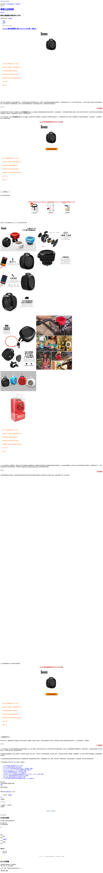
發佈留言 (2, 806)
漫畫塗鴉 (10, 795)
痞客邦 (7, 791)
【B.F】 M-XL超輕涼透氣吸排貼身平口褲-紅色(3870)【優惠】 (16, 775)
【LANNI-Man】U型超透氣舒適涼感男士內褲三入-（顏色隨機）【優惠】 (18, 768)
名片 (4, 23)
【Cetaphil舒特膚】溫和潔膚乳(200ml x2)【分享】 (13, 765)
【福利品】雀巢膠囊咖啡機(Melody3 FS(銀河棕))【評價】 (15, 771)
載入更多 (2, 799)
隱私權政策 (58, 856)
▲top (1, 797)
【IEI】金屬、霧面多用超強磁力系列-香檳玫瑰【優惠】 (14, 777)
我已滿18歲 (3, 870)
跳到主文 (2, 12)
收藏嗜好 (10, 18)
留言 (10, 791)
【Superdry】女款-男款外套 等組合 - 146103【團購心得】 (15, 772)
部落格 (4, 22)
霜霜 (1, 784)
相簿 (4, 20)
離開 (7, 870)
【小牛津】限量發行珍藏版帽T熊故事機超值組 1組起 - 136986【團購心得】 (19, 778)
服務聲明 (62, 856)
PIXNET (42, 856)
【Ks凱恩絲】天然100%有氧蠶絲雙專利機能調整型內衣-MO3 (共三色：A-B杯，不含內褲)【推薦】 (23, 774)
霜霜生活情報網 (7, 9)
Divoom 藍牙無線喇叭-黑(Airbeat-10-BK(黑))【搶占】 (20, 28)
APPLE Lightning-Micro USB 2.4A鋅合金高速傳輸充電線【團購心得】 (17, 769)
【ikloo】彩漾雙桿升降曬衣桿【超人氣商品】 (12, 767)
